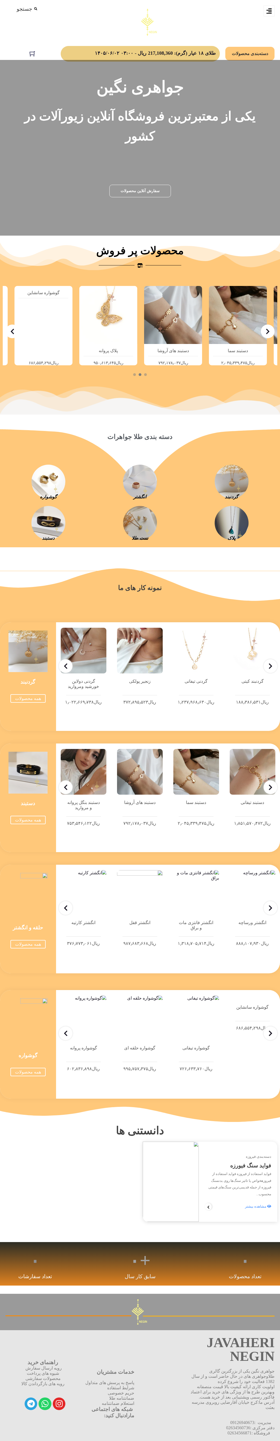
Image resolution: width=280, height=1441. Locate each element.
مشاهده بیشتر (256, 1206)
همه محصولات (28, 698)
